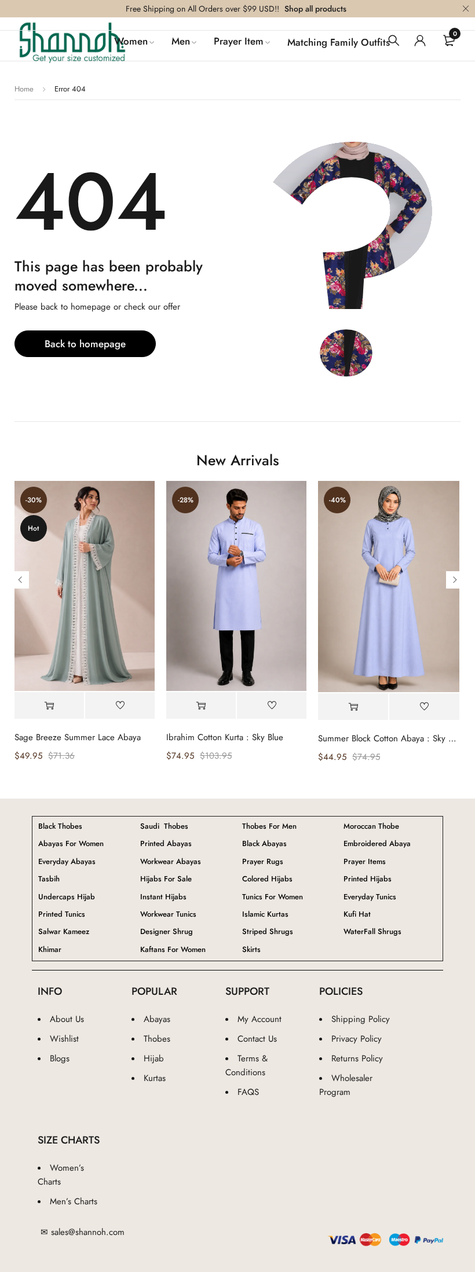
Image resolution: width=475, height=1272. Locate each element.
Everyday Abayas (67, 861)
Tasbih (49, 879)
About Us (67, 1019)
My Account (259, 1019)
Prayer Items (365, 861)
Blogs (60, 1058)
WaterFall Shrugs (372, 931)
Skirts (251, 949)
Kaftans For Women (173, 949)
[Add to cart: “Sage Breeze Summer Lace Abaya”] (49, 705)
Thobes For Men (269, 826)
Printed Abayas (166, 843)
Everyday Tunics (370, 897)
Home (24, 88)
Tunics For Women (272, 897)
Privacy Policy (356, 1038)
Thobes (157, 1038)
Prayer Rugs (262, 861)
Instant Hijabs (163, 897)
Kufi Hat (357, 914)
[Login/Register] (420, 40)
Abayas (157, 1019)
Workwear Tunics (168, 914)
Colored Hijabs (267, 879)
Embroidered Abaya (377, 843)
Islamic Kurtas (265, 914)
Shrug (166, 931)
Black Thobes (60, 826)
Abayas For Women (71, 843)
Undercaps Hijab (66, 897)
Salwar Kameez (63, 931)
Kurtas (155, 1078)
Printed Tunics (61, 914)
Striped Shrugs (267, 931)
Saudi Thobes (164, 826)
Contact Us (257, 1038)
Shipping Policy (360, 1019)
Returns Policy (357, 1058)
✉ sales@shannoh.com (83, 1232)
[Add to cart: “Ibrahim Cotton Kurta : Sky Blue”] (201, 705)
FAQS (248, 1092)
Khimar (49, 949)
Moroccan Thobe (371, 826)
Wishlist (64, 1038)
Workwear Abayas (170, 861)
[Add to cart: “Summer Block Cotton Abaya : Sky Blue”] (353, 706)
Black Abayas (264, 843)
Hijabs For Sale (166, 879)
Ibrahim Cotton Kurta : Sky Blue (224, 737)
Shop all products (315, 8)
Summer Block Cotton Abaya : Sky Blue (388, 738)
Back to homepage (85, 344)
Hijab (154, 1058)
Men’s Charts (73, 1201)
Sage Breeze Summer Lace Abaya (77, 737)
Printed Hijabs (368, 879)
